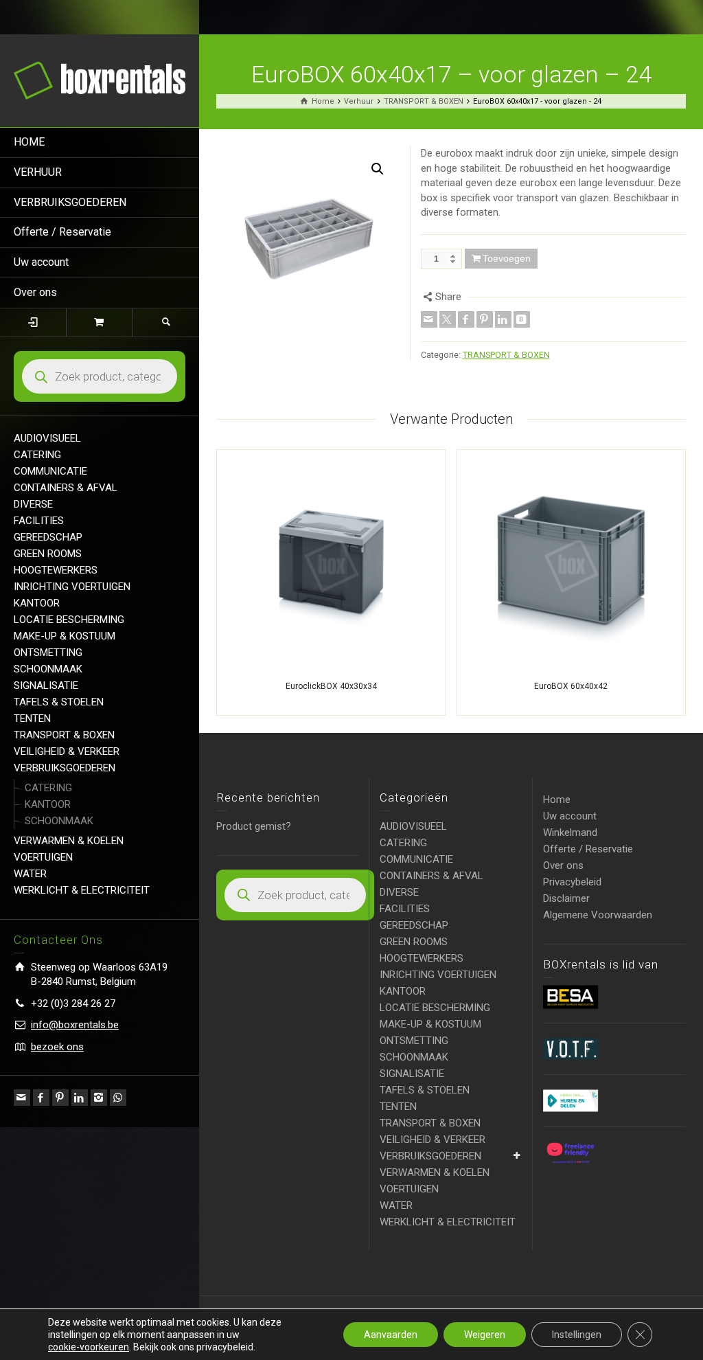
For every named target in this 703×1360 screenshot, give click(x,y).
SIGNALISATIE (46, 685)
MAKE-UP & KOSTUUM (64, 636)
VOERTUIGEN (43, 857)
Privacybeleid (572, 882)
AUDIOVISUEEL (47, 438)
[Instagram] (99, 1097)
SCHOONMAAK (48, 669)
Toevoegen (507, 258)
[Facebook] (41, 1097)
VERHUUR (38, 172)
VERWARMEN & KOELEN (69, 841)
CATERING (37, 455)
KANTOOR (37, 603)
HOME (29, 141)
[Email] (22, 1097)
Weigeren (484, 1334)
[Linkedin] (79, 1097)
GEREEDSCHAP (48, 537)
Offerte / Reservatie (62, 231)
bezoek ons (57, 1047)
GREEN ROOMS (48, 553)
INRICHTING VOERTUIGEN (72, 586)
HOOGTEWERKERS (55, 570)
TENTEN (32, 718)
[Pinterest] (60, 1097)
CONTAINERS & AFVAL (65, 487)
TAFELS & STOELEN (59, 702)
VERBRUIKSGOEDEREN (70, 202)
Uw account (41, 262)
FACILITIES (39, 520)
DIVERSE (33, 504)
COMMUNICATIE (50, 471)
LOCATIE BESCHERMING (69, 619)
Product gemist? (253, 826)
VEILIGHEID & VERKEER (66, 751)
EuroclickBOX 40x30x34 (331, 686)
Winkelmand (570, 832)
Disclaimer (566, 898)
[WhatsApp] (118, 1097)
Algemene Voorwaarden (597, 915)
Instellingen (576, 1334)
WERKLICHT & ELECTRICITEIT (82, 890)
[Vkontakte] (522, 319)
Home (557, 799)
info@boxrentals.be (75, 1025)
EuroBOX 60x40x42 (571, 686)
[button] (377, 169)
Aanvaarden (390, 1334)
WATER (30, 874)
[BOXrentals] (99, 79)
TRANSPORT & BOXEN (64, 735)
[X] (447, 319)
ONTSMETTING (48, 652)
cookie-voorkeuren (88, 1346)
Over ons (35, 292)
